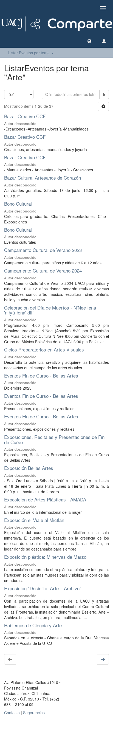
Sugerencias (34, 712)
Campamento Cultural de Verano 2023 (43, 249)
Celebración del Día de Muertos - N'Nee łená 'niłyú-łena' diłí (50, 310)
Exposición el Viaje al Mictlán (34, 520)
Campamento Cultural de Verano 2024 (43, 270)
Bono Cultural (18, 203)
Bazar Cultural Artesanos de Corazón (42, 177)
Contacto (12, 712)
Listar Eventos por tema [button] (29, 52)
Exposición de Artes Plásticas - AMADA (45, 499)
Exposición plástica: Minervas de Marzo (45, 556)
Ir (104, 94)
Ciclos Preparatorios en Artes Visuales (44, 349)
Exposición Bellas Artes (28, 467)
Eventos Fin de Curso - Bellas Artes (41, 375)
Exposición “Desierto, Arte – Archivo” (42, 588)
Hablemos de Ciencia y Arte (33, 625)
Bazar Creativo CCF (25, 116)
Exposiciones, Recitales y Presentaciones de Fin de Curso (54, 439)
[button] (89, 41)
